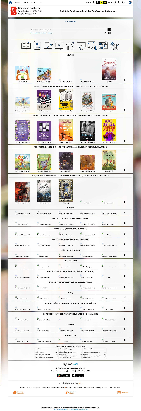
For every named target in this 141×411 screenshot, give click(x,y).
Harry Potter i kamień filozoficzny (42, 354)
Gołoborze (85, 354)
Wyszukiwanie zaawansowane (38, 33)
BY (105, 2)
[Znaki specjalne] (109, 33)
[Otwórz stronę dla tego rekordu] (23, 73)
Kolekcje (50, 33)
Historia (25, 2)
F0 (116, 2)
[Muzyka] (70, 50)
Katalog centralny (70, 21)
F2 (123, 2)
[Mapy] (115, 50)
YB (101, 2)
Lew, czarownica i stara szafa (41, 351)
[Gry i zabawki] (92, 50)
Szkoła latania (38, 355)
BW (97, 2)
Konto (40, 2)
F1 (119, 2)
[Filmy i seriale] (59, 50)
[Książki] (26, 50)
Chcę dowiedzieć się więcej (62, 409)
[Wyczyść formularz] (105, 33)
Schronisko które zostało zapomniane (91, 352)
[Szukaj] (109, 29)
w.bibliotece (61, 387)
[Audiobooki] (48, 50)
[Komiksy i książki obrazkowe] (104, 50)
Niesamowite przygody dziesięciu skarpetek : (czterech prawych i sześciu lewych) (53, 357)
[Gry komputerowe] (81, 50)
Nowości (17, 2)
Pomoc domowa (86, 357)
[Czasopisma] (37, 50)
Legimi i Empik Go (39, 352)
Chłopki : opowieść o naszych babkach (67, 355)
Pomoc (33, 2)
